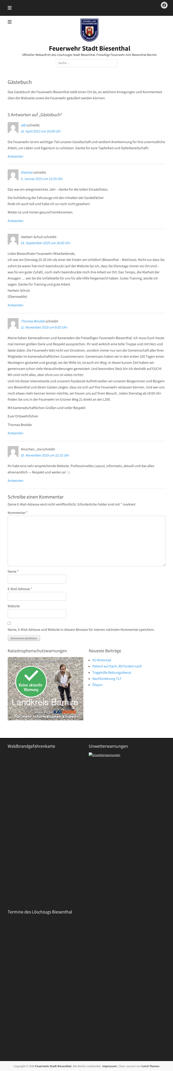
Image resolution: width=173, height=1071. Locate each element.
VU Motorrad (101, 660)
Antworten (15, 156)
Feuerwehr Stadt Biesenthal (89, 48)
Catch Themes (150, 1066)
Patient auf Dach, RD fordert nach (117, 666)
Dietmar (27, 172)
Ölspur (97, 684)
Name (13, 571)
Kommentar (18, 512)
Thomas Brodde (33, 321)
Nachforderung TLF (106, 678)
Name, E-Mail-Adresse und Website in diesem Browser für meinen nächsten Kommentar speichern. (81, 629)
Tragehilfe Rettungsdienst (111, 672)
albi (23, 125)
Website (14, 606)
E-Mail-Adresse (20, 588)
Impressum (109, 1066)
